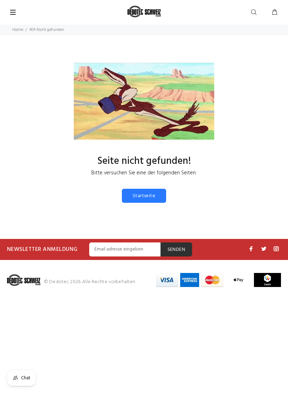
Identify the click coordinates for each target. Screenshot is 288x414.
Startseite (144, 196)
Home (17, 29)
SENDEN (176, 250)
